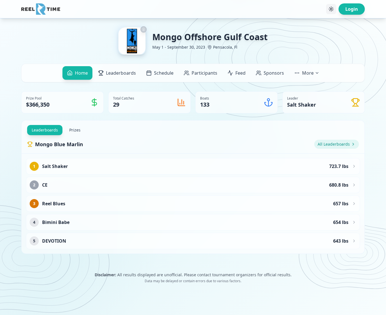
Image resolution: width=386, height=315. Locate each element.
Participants (204, 73)
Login (351, 9)
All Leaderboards (334, 144)
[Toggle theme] (331, 9)
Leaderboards (121, 73)
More (308, 73)
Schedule (164, 73)
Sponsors (274, 73)
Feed (240, 73)
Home (81, 73)
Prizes (75, 130)
